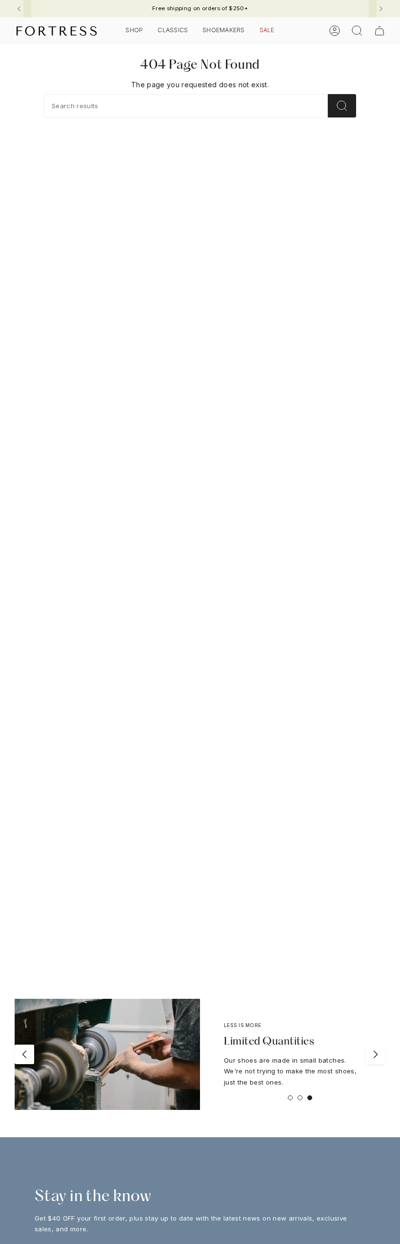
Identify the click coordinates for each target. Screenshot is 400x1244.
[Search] (342, 105)
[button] (134, 30)
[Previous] (19, 8)
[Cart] (379, 30)
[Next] (381, 8)
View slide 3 (309, 1097)
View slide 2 (300, 1097)
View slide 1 (290, 1097)
